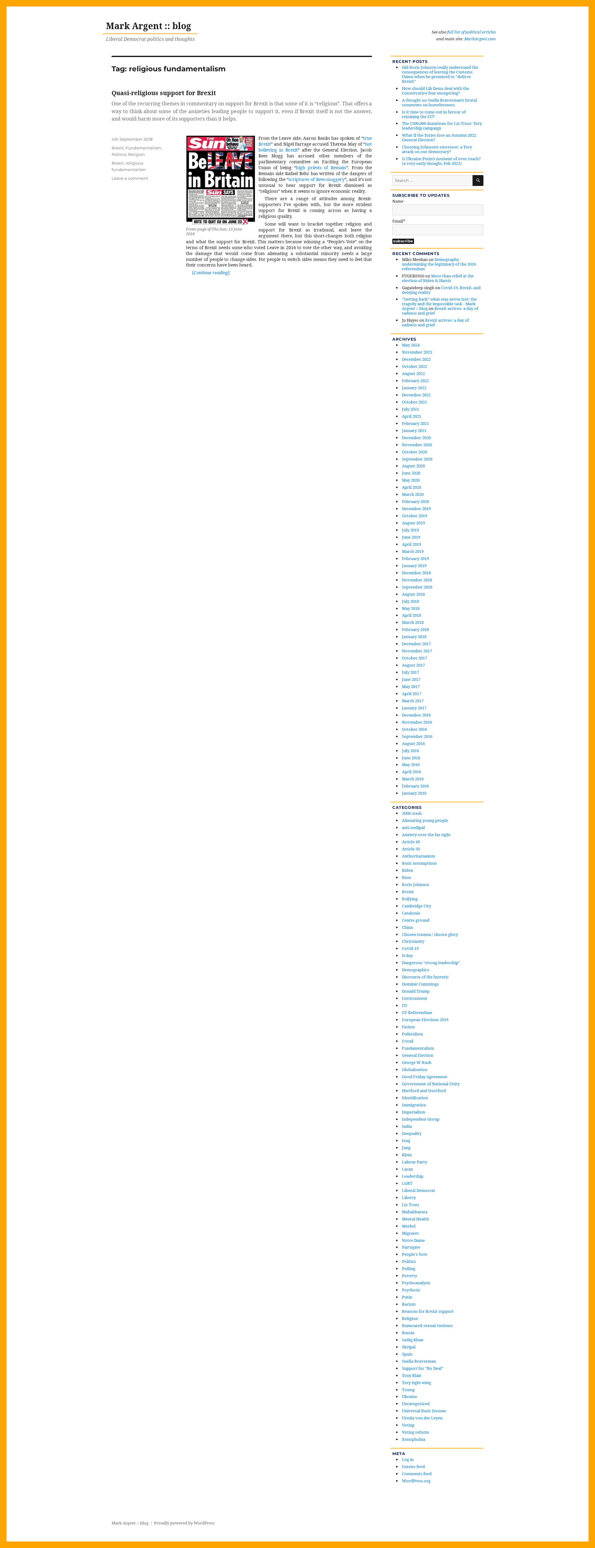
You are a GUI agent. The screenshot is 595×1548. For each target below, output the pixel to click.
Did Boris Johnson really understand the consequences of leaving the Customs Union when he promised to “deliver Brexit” (440, 74)
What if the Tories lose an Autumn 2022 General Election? (439, 137)
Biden (407, 870)
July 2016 (410, 750)
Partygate (411, 1247)
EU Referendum (417, 1012)
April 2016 (411, 771)
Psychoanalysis (416, 1283)
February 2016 (415, 786)
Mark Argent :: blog (148, 26)
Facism (408, 1027)
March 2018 (413, 622)
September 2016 (417, 736)
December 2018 (416, 573)
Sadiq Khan (412, 1340)
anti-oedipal (413, 827)
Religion (136, 154)
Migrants (410, 1233)
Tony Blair (411, 1375)
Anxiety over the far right (426, 834)
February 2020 (415, 501)
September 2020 (417, 459)
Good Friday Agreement (424, 1076)
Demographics (415, 969)
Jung (406, 1147)
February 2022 (415, 380)
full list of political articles (471, 32)
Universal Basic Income (424, 1410)
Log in (408, 1459)
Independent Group (420, 1119)
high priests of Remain (321, 167)
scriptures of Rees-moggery (316, 179)
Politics (119, 154)
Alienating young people (425, 820)
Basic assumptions (419, 863)
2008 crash (412, 813)
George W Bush (416, 1062)
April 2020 (411, 487)
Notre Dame (413, 1240)
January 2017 (414, 708)
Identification (415, 1097)
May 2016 (411, 764)
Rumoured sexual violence (427, 1325)
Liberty (409, 1197)
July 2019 (410, 530)
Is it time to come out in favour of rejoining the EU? (434, 114)
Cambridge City (416, 906)
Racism (409, 1304)
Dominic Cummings (420, 984)
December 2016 (416, 715)
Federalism (412, 1034)
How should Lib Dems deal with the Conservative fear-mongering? (435, 91)
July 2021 (410, 409)
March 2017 (413, 700)
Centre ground (416, 920)
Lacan (407, 1169)
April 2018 (411, 615)
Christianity (413, 941)
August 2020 (413, 466)
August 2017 (413, 665)
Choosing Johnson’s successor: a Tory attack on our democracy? (437, 149)
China (407, 927)
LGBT (407, 1183)
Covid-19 (410, 948)
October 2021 (414, 402)
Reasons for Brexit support (428, 1311)
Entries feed (413, 1466)
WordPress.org (416, 1481)
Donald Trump (416, 991)
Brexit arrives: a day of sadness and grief (440, 311)
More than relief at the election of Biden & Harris (438, 278)
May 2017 (411, 686)
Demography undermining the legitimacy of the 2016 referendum (439, 264)
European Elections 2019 (425, 1019)
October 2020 (414, 452)
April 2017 (411, 693)
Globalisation (414, 1069)
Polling (408, 1268)
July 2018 (410, 601)
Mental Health (415, 1219)
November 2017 (417, 651)
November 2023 (417, 352)
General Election (417, 1055)
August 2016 (413, 743)
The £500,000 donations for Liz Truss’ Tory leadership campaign (442, 126)
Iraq (406, 1140)
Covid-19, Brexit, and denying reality (441, 290)
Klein (407, 1155)
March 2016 (413, 779)
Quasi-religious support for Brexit (164, 93)
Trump (408, 1389)
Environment (414, 998)
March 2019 (413, 551)
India (407, 1126)
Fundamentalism (143, 147)
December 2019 (416, 508)
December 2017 (416, 643)
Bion (406, 877)
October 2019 (414, 515)
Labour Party (414, 1162)
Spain (407, 1354)
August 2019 (413, 523)
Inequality (411, 1133)
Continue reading (212, 273)
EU (404, 1005)
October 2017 (414, 658)
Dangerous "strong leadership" (431, 962)
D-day (407, 955)
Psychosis (411, 1290)
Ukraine (409, 1396)
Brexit (118, 147)
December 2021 (416, 395)
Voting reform (415, 1432)
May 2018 (411, 608)
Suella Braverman (419, 1361)
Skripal (409, 1347)
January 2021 (414, 430)
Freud (407, 1041)
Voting (408, 1425)
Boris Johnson (415, 884)
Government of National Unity (431, 1084)
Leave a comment (130, 178)
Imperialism (413, 1112)
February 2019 (415, 558)
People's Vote (414, 1254)
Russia (408, 1332)
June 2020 (411, 473)
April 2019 (411, 544)
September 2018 (417, 587)
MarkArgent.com (480, 39)
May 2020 (411, 480)
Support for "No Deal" (422, 1368)
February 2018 (415, 629)
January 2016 (414, 793)
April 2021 (411, 416)
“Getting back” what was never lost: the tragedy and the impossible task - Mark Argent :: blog (439, 303)
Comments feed (417, 1473)
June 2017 (411, 679)
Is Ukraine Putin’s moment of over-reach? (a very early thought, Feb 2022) (441, 161)
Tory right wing (416, 1382)
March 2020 (413, 494)
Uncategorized (416, 1403)
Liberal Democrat (418, 1190)
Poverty (409, 1275)
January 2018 (414, 636)
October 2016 (414, 729)
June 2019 (411, 537)
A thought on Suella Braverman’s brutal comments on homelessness (439, 102)
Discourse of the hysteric (425, 977)
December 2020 (416, 437)
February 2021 (415, 423)
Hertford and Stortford (424, 1090)
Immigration (414, 1105)
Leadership (412, 1176)
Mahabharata (414, 1212)
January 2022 (414, 387)
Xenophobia (413, 1439)
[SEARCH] (478, 180)
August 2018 (413, 594)
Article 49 (411, 842)
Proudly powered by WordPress (184, 1523)
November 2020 (417, 445)
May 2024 (411, 345)
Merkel (409, 1226)
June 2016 (411, 758)
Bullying (410, 899)
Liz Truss (410, 1204)
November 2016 (417, 722)
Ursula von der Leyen (422, 1418)
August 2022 (413, 373)
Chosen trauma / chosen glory (430, 934)
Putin (407, 1297)
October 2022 (414, 366)
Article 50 (411, 849)
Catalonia (411, 913)
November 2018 (417, 580)
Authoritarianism (418, 856)
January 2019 (414, 565)
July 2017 (410, 672)
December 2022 (416, 359)
